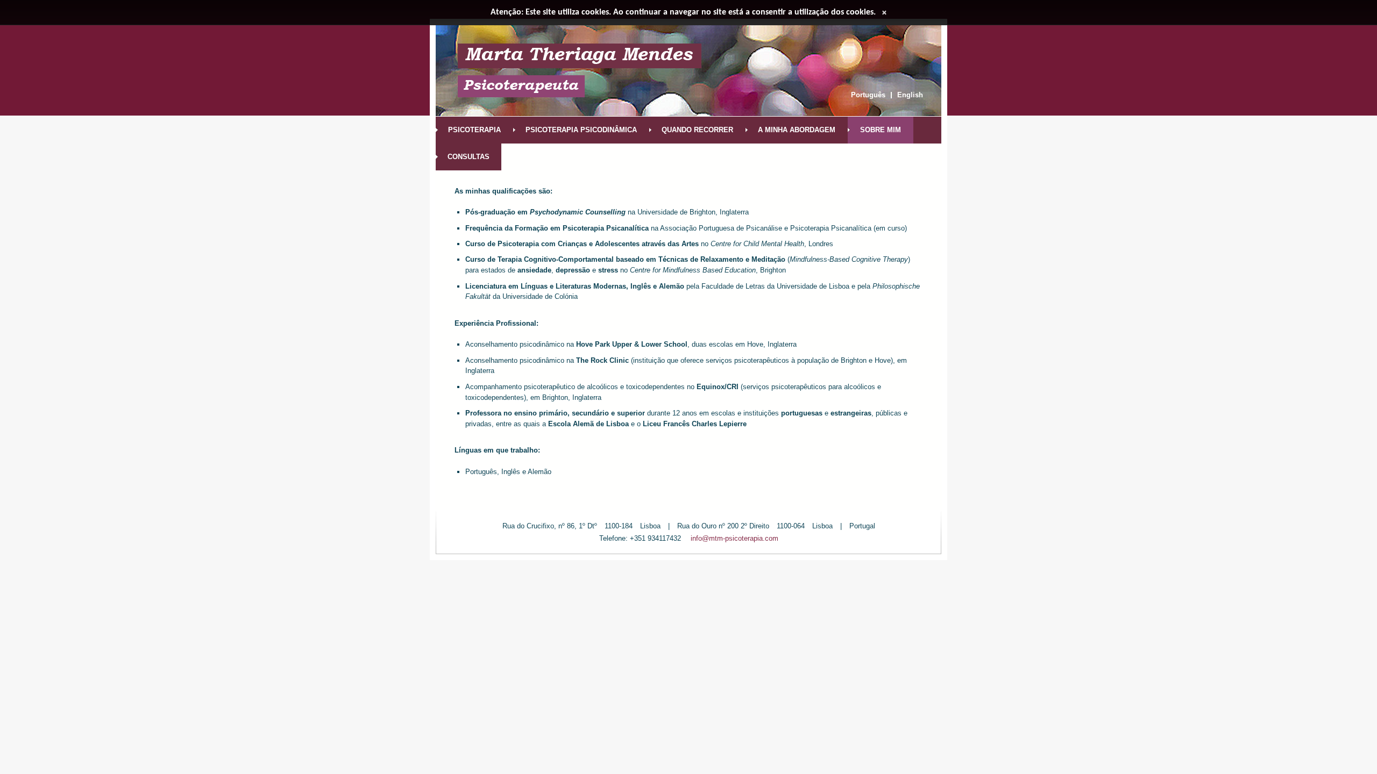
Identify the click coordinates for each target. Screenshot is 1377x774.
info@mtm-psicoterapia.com (734, 538)
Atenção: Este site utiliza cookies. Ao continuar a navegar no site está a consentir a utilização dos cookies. (683, 12)
